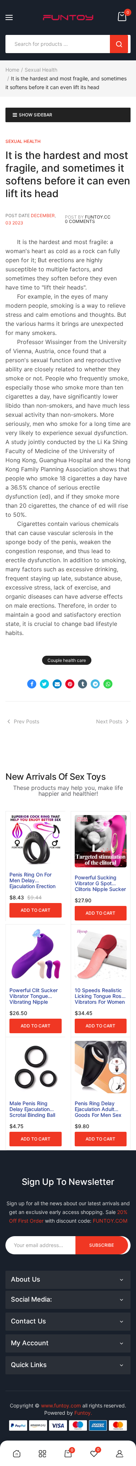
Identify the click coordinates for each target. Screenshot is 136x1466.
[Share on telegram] (95, 683)
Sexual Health (41, 70)
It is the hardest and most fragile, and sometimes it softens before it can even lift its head (67, 174)
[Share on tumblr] (82, 683)
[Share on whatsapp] (107, 683)
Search (119, 44)
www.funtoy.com (61, 1405)
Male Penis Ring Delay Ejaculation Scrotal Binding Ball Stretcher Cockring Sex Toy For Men (32, 1109)
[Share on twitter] (44, 683)
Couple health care (67, 660)
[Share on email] (57, 683)
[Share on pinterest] (69, 683)
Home (12, 70)
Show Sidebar (35, 114)
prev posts (26, 721)
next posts (109, 721)
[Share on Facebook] (31, 683)
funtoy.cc (98, 217)
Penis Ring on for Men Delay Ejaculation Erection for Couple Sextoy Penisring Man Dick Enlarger (32, 880)
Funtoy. (83, 1413)
